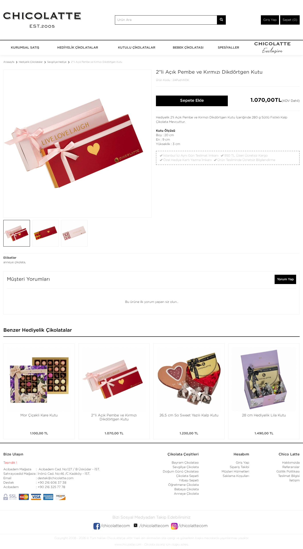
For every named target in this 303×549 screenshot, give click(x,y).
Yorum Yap (285, 279)
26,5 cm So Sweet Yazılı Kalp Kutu (188, 415)
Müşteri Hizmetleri (235, 471)
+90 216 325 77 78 (51, 487)
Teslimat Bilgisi (289, 476)
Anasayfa (8, 62)
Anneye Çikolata (186, 493)
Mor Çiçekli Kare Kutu (39, 415)
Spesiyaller (228, 47)
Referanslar (291, 467)
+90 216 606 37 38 (52, 482)
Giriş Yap (270, 20)
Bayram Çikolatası (185, 462)
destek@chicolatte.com (55, 478)
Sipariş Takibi (239, 467)
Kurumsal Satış (25, 47)
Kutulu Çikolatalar (136, 47)
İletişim (294, 480)
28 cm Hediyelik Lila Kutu (264, 415)
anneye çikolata (14, 262)
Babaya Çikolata (186, 489)
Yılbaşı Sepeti (189, 480)
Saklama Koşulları (236, 476)
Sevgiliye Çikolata (186, 467)
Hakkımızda (291, 462)
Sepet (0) (290, 20)
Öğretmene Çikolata (183, 485)
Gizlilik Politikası (288, 471)
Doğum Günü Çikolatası (181, 471)
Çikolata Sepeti (187, 476)
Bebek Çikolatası (188, 47)
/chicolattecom (115, 526)
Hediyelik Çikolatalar (77, 47)
